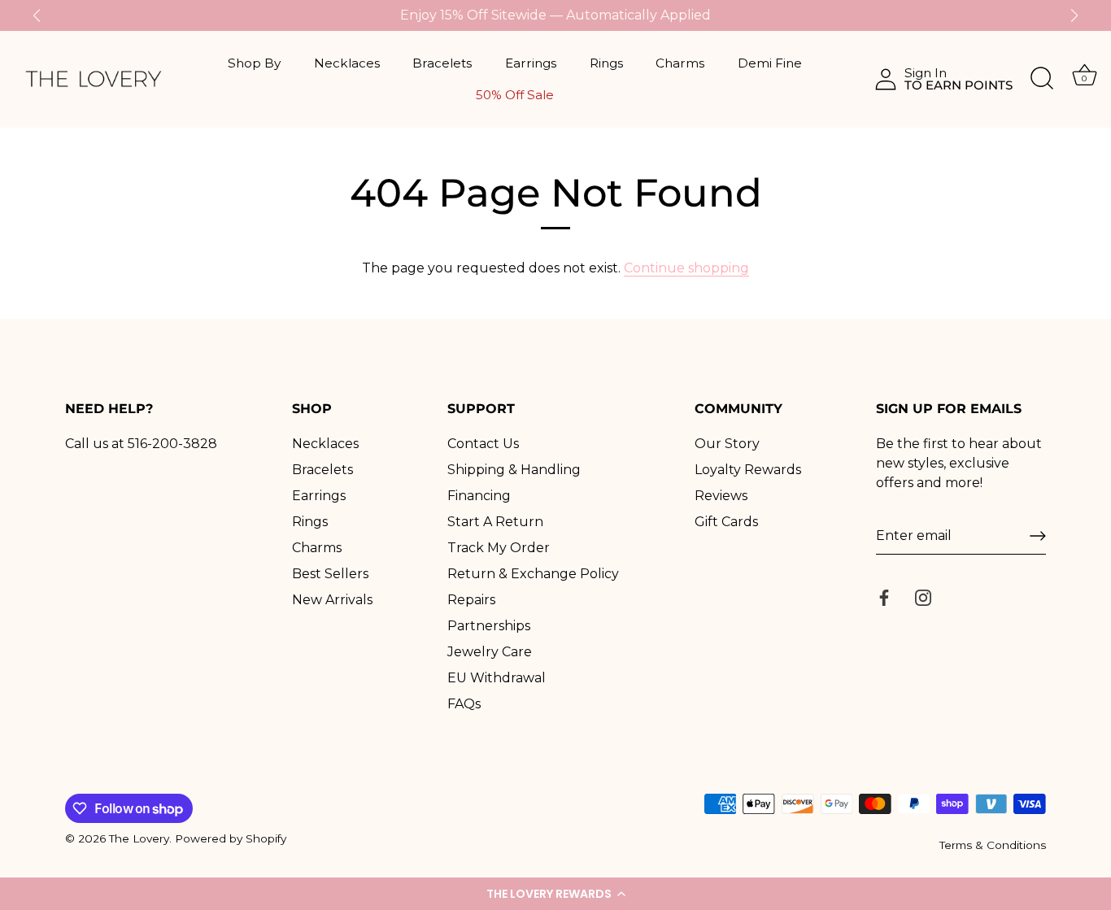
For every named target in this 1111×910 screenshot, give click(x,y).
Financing (479, 495)
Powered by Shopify (230, 838)
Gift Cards (726, 521)
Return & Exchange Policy (533, 573)
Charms (680, 63)
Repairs (471, 599)
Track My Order (498, 547)
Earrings (530, 63)
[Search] (1042, 79)
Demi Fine (770, 63)
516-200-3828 (172, 443)
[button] (555, 893)
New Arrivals (332, 599)
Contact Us (483, 443)
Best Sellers (330, 573)
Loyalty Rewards (748, 469)
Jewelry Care (489, 652)
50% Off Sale (515, 94)
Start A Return (495, 521)
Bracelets (442, 63)
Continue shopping (686, 268)
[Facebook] (884, 596)
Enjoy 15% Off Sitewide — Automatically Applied (555, 15)
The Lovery (139, 838)
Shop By (254, 63)
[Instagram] (923, 596)
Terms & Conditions (992, 844)
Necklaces (347, 63)
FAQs (464, 704)
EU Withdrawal (496, 678)
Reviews (721, 495)
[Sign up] (1038, 536)
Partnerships (488, 626)
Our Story (727, 443)
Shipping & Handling (514, 469)
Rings (606, 63)
